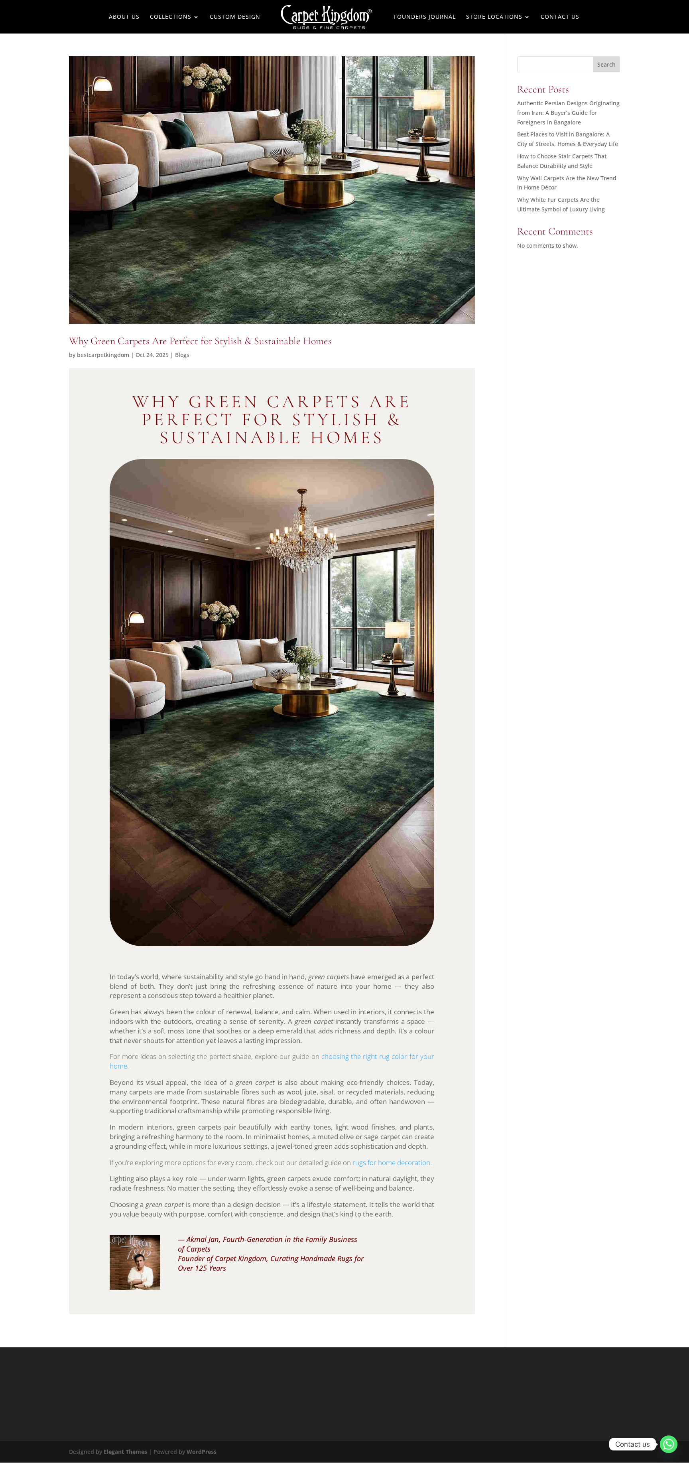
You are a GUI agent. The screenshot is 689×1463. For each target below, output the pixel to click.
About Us (124, 17)
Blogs (182, 355)
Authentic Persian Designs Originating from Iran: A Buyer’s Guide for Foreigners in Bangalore (568, 112)
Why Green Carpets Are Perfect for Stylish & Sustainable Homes (200, 341)
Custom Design (235, 17)
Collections (170, 17)
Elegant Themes (125, 1451)
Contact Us (560, 17)
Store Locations (494, 17)
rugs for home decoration (391, 1162)
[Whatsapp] (668, 1444)
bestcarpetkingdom (103, 355)
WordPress (202, 1451)
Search (606, 64)
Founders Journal (425, 17)
